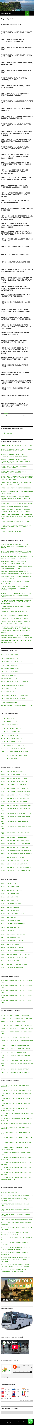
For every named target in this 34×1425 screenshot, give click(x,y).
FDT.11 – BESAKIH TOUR (8, 688)
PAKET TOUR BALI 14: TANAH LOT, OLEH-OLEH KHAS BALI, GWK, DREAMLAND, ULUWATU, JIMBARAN (16, 133)
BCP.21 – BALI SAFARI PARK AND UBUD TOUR (15, 847)
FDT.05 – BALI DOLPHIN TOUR (10, 668)
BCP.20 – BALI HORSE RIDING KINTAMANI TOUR (16, 844)
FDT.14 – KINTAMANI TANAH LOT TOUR (13, 698)
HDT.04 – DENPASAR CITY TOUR (11, 728)
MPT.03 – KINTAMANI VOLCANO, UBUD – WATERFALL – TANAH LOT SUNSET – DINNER (16, 318)
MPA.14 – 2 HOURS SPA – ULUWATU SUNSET (16, 254)
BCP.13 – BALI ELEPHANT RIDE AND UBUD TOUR (16, 813)
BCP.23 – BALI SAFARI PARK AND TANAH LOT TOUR (16, 854)
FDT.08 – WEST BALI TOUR (9, 678)
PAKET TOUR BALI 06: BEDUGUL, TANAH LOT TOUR (16, 1219)
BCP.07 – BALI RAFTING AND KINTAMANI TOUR (15, 791)
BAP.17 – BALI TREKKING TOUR (10, 937)
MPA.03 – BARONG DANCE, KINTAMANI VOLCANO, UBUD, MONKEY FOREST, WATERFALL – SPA (14, 171)
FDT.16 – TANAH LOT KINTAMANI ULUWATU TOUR (16, 705)
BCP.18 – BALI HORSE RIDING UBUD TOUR (14, 837)
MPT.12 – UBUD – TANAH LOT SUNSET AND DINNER (17, 503)
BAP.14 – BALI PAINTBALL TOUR (10, 927)
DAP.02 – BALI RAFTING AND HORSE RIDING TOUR (16, 1018)
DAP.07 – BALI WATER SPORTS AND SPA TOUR (15, 1037)
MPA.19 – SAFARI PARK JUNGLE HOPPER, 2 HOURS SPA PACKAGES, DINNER (15, 295)
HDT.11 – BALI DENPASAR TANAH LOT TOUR (14, 752)
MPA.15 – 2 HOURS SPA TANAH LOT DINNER (15, 262)
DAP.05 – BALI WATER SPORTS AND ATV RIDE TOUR (17, 1028)
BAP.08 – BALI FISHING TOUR (10, 907)
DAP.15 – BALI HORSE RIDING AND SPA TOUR (15, 1069)
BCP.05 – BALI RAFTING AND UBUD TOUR (13, 785)
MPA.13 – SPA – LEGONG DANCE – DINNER (15, 246)
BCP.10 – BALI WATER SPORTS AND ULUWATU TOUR (17, 801)
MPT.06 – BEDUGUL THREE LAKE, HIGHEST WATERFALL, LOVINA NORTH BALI (15, 341)
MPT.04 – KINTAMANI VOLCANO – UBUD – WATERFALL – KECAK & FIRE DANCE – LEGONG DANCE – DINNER (16, 326)
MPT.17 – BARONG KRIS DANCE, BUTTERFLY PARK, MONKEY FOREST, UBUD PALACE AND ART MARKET (16, 526)
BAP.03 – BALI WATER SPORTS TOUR (12, 890)
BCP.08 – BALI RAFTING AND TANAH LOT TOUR (15, 795)
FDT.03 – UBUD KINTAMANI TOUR (11, 661)
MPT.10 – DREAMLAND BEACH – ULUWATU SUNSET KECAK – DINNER (15, 373)
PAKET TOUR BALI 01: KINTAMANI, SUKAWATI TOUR (17, 1195)
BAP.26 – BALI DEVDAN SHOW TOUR (12, 967)
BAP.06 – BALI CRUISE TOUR (9, 900)
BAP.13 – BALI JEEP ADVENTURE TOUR (13, 924)
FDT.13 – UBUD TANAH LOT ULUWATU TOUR (14, 695)
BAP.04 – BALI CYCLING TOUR (10, 893)
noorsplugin (22, 1421)
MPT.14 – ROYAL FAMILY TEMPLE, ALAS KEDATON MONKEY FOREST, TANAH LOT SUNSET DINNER (14, 405)
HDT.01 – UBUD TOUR (7, 718)
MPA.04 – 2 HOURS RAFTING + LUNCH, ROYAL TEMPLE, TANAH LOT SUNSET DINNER (16, 178)
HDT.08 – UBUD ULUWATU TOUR (11, 742)
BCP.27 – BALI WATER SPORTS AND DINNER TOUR (16, 867)
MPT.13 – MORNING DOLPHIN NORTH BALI (15, 395)
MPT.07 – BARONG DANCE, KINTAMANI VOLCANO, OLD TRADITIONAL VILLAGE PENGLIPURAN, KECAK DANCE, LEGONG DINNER (14, 350)
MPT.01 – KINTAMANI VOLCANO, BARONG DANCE (16, 446)
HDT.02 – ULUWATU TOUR (9, 721)
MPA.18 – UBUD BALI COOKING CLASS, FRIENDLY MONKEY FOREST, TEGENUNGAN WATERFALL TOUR (15, 288)
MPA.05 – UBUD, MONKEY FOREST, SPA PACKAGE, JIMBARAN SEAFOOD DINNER (14, 186)
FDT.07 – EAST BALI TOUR (8, 675)
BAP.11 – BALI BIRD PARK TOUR (10, 917)
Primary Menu (31, 13)
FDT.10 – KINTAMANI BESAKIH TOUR (12, 685)
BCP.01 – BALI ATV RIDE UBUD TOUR (12, 771)
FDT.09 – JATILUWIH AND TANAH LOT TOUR (14, 682)
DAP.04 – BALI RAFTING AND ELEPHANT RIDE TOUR (17, 1025)
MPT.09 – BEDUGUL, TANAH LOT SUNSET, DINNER (16, 488)
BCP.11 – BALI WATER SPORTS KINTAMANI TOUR (16, 805)
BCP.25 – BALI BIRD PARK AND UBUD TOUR (14, 860)
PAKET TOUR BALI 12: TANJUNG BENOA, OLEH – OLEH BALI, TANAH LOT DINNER (17, 117)
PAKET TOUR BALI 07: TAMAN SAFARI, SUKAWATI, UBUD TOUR (14, 78)
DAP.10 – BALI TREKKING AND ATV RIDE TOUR (15, 1049)
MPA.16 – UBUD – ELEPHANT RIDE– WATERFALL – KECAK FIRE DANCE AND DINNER (17, 270)
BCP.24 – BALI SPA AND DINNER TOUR (12, 857)
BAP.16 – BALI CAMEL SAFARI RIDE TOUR (13, 934)
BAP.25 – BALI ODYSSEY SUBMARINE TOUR (14, 964)
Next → (25, 415)
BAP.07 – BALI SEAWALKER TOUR (11, 903)
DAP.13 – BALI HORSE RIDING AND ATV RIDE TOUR (16, 1060)
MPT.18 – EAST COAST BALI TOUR (11, 531)
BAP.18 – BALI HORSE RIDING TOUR (12, 940)
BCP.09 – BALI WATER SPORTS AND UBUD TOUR (15, 798)
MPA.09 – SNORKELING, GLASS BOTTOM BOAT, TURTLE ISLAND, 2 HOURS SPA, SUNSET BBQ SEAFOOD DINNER (17, 217)
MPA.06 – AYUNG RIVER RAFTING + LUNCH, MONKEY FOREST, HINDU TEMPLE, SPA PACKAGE (15, 194)
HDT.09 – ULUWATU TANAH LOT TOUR (12, 745)
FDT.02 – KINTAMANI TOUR (9, 658)
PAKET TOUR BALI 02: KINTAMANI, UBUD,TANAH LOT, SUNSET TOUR (12, 40)
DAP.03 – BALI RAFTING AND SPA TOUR (13, 1022)
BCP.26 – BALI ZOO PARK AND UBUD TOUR (14, 864)
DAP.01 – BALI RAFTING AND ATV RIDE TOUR (15, 1015)
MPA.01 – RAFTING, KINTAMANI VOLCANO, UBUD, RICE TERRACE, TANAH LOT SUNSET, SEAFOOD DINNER (15, 156)
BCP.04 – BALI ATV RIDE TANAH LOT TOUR (14, 781)
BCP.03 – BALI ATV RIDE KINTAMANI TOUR (14, 778)
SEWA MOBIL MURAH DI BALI (11, 24)
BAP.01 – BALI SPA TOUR (8, 883)
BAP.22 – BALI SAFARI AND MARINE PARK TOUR (15, 954)
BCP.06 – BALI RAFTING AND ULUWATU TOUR (15, 788)
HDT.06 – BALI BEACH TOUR (9, 735)
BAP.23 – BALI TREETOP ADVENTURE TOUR (14, 957)
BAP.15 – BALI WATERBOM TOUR (11, 930)
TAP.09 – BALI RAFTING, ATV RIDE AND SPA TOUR (16, 1124)
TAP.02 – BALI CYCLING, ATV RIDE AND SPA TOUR (16, 1090)
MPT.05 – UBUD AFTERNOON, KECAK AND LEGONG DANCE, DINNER (15, 333)
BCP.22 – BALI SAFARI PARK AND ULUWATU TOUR (16, 850)
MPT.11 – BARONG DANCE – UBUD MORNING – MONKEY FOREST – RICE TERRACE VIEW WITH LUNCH (17, 382)
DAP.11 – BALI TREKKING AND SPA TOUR (13, 1052)
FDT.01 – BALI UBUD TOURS (9, 655)
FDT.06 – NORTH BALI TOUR (9, 672)
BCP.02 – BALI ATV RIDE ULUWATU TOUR (13, 775)
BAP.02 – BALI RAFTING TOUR (10, 887)
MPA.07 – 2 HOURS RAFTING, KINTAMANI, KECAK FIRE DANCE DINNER (15, 201)
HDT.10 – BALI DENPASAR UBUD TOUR (13, 748)
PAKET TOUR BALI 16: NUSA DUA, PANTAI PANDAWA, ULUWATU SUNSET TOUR (15, 147)
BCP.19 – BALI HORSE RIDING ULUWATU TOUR (15, 840)
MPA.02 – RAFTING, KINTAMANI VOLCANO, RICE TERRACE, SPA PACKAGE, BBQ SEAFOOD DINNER (16, 163)
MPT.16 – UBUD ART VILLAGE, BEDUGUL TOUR (15, 521)
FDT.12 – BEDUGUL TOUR (8, 692)
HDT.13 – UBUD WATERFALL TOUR (11, 758)
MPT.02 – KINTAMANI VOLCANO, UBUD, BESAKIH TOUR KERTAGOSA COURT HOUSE (15, 310)
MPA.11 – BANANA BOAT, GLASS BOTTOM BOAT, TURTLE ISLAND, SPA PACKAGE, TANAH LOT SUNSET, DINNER (16, 232)
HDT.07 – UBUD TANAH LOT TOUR (11, 738)
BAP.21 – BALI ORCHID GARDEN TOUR (13, 951)
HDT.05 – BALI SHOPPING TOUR (10, 731)
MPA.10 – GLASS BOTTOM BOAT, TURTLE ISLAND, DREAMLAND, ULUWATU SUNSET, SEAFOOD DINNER (15, 225)
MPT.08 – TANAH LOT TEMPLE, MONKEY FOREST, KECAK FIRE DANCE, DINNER (14, 358)
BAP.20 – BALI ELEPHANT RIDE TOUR (12, 947)
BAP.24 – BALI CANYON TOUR (10, 961)
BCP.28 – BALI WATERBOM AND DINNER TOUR (15, 870)
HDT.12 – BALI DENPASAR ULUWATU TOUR (14, 755)
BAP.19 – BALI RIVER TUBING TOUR (11, 944)
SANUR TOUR (6, 13)
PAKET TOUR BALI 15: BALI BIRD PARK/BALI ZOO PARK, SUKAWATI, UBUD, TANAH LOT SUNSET (16, 141)
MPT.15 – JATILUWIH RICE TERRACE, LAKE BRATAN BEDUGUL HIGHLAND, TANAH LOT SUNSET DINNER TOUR (17, 516)
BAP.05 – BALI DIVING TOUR (9, 897)
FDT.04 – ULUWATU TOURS (9, 665)
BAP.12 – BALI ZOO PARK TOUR (10, 920)
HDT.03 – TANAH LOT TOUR (9, 725)
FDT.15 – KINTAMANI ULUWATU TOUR (12, 702)
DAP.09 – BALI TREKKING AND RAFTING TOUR (15, 1045)
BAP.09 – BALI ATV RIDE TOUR (10, 910)
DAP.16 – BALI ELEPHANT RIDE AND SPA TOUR (15, 1072)
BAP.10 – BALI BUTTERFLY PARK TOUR (12, 914)
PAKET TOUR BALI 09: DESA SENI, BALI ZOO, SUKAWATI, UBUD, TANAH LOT (15, 94)
